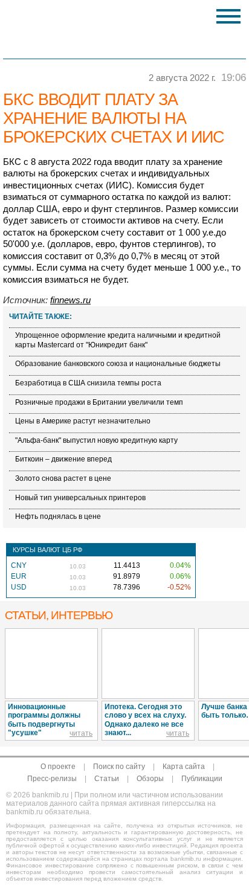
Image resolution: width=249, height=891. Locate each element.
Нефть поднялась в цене (58, 516)
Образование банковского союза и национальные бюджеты (118, 363)
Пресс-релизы (52, 778)
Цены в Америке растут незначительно (82, 421)
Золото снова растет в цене (63, 478)
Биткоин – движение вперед (63, 459)
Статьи (106, 778)
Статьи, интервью (58, 615)
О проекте (58, 766)
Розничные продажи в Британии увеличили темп (99, 402)
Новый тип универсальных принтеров (80, 498)
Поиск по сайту (119, 766)
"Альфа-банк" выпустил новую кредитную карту (96, 440)
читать (81, 733)
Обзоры (150, 778)
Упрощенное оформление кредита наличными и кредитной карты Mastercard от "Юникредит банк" (118, 340)
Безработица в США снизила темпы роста (88, 383)
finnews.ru (70, 300)
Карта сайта (184, 766)
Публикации (201, 778)
